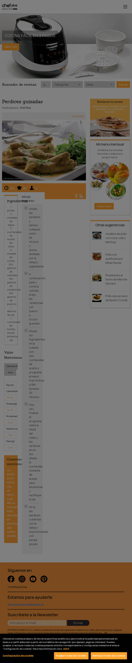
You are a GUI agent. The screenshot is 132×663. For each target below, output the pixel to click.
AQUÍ (66, 648)
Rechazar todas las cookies (109, 655)
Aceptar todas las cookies (71, 655)
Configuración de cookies (18, 655)
